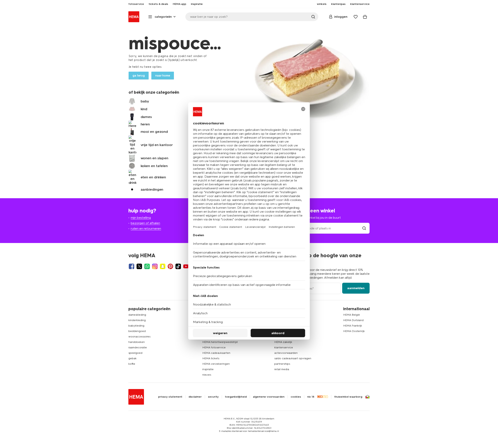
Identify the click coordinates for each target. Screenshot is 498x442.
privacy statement (170, 396)
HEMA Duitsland (353, 320)
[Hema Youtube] (186, 266)
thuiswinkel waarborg (348, 396)
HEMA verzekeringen (216, 363)
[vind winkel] (364, 228)
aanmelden (356, 288)
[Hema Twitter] (139, 266)
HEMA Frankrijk (352, 325)
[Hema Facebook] (131, 266)
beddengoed (137, 331)
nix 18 (310, 396)
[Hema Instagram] (155, 266)
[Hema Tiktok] (178, 266)
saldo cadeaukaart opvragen (292, 358)
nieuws (206, 374)
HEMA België (351, 314)
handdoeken (136, 342)
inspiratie (208, 369)
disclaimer (195, 396)
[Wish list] (355, 16)
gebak (132, 358)
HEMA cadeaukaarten (216, 353)
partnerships (282, 363)
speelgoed (135, 353)
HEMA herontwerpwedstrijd (220, 342)
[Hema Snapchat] (162, 266)
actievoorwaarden (286, 353)
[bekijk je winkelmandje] (365, 16)
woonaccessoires (139, 336)
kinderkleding (137, 320)
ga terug (138, 75)
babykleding (136, 325)
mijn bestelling (141, 217)
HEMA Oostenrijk (354, 331)
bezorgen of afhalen (145, 223)
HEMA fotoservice (214, 347)
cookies (296, 396)
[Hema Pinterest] (170, 266)
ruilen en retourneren (146, 228)
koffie (131, 363)
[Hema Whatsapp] (147, 266)
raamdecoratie (137, 347)
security (213, 396)
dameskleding (137, 314)
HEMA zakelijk (283, 342)
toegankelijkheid (236, 396)
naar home (162, 75)
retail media (281, 369)
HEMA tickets (210, 358)
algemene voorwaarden (268, 396)
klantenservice (283, 347)
